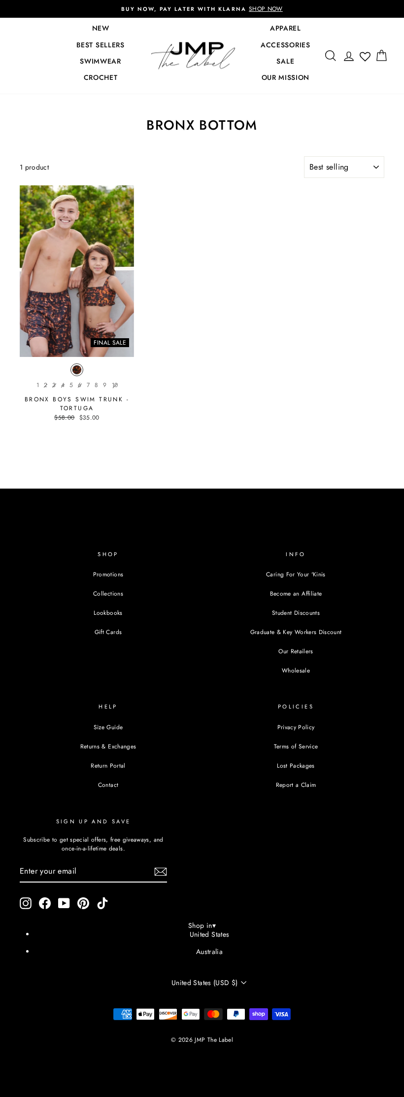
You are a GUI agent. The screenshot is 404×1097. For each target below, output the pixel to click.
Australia (209, 951)
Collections (108, 593)
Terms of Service (296, 746)
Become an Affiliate (296, 593)
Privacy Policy (296, 727)
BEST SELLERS (100, 45)
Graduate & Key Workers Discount (296, 632)
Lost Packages (296, 765)
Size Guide (108, 727)
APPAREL (285, 28)
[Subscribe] (160, 872)
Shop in (202, 925)
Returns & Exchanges (108, 746)
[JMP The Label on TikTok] (102, 903)
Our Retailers (295, 651)
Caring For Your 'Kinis (296, 574)
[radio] (76, 372)
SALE (285, 61)
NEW (100, 28)
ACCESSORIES (285, 45)
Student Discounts (296, 612)
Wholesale (296, 670)
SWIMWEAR (100, 61)
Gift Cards (108, 632)
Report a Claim (296, 784)
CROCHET (101, 77)
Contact (108, 784)
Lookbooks (108, 612)
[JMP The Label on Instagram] (26, 903)
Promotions (108, 574)
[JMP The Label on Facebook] (45, 903)
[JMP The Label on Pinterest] (83, 903)
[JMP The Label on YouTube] (64, 903)
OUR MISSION (286, 77)
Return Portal (108, 765)
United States (210, 934)
